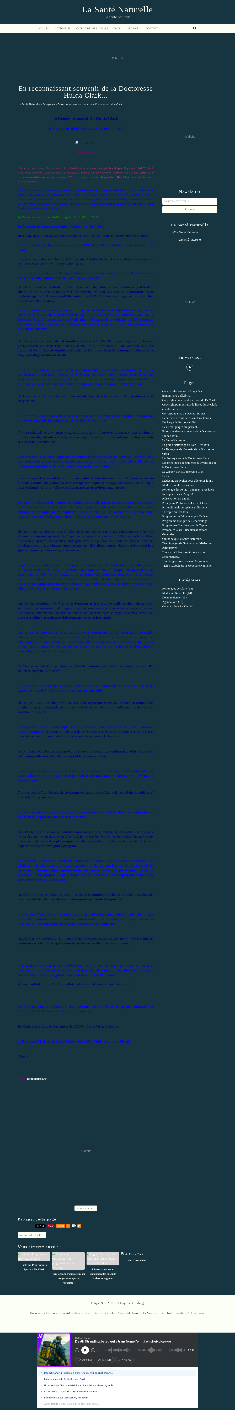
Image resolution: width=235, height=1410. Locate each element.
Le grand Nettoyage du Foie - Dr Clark (185, 444)
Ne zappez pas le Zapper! (177, 494)
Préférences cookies (196, 1313)
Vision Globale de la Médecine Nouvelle (187, 565)
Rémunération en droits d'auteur (125, 1313)
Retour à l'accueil (86, 1208)
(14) (177, 593)
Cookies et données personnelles (171, 1313)
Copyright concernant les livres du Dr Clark (189, 400)
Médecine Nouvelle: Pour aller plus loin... (187, 480)
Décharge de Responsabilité (179, 422)
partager (106, 1360)
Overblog (138, 1303)
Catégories (62, 28)
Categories (49, 104)
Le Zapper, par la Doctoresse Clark (183, 471)
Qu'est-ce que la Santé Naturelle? (182, 538)
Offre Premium (148, 1313)
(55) (177, 588)
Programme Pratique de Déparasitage (184, 521)
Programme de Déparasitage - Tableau (185, 516)
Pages (118, 28)
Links (165, 476)
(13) (174, 597)
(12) (172, 602)
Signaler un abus (92, 1313)
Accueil (43, 28)
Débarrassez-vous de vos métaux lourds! (187, 418)
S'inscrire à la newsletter (32, 1235)
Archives (133, 28)
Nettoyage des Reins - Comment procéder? (188, 489)
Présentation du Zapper (176, 498)
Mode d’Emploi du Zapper (178, 485)
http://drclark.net (37, 1078)
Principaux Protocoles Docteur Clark (184, 503)
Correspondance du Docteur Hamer (183, 413)
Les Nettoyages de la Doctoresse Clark (185, 458)
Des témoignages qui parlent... (180, 427)
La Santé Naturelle (117, 9)
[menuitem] (44, 28)
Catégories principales (92, 28)
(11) (178, 606)
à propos (126, 1360)
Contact (152, 28)
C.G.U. (106, 1313)
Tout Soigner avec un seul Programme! (185, 561)
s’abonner (87, 1360)
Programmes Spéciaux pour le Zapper (185, 525)
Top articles (66, 1313)
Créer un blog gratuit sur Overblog (44, 1313)
